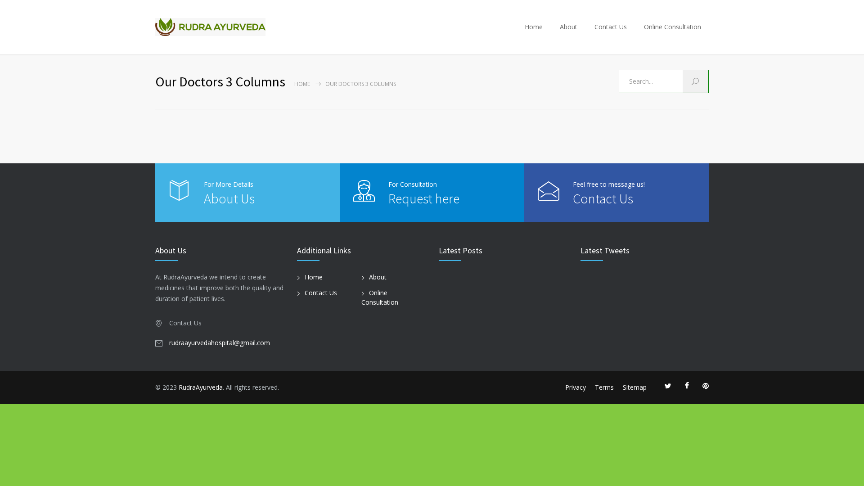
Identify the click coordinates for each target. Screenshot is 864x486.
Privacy (575, 387)
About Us (229, 198)
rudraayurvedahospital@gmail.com (219, 342)
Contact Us (610, 26)
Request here (423, 198)
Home (534, 26)
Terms (604, 387)
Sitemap (635, 387)
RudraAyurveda (201, 387)
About (568, 26)
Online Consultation (672, 26)
